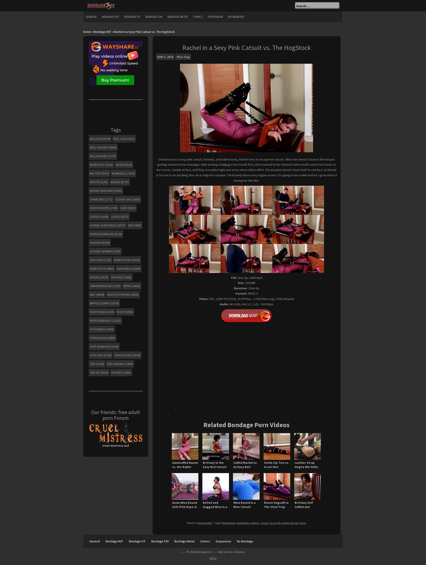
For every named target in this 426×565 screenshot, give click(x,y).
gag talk (100, 260)
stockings (102, 329)
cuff (128, 208)
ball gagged (103, 147)
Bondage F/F (132, 17)
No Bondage (236, 17)
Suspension (215, 17)
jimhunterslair (105, 286)
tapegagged (127, 355)
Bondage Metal (178, 17)
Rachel (294, 523)
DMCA (213, 558)
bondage (123, 173)
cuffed (99, 217)
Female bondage (106, 234)
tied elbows (120, 364)
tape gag (100, 355)
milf (97, 295)
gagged (100, 243)
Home (87, 32)
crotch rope (103, 208)
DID (134, 225)
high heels (128, 269)
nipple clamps (104, 303)
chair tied (101, 199)
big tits (99, 173)
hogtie (285, 523)
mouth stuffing (123, 295)
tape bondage (104, 347)
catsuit (264, 523)
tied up (99, 373)
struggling (102, 338)
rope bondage (105, 321)
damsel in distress (107, 225)
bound (120, 182)
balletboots (243, 523)
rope (125, 312)
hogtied (121, 277)
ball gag (124, 139)
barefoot (101, 165)
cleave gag (127, 199)
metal (131, 286)
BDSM (124, 165)
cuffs (119, 217)
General (91, 17)
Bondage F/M (154, 17)
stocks (302, 523)
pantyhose (102, 312)
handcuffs (275, 523)
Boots (99, 182)
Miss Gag (183, 57)
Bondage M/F (110, 17)
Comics (198, 17)
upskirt (121, 373)
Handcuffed (127, 260)
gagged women (105, 251)
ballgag (254, 523)
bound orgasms (106, 191)
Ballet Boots (229, 523)
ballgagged (103, 156)
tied (97, 364)
